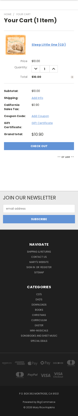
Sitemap (39, 272)
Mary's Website (39, 262)
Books (39, 310)
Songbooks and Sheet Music (39, 335)
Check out (39, 146)
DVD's (39, 299)
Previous (6, 412)
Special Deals (39, 341)
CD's (39, 294)
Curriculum (39, 320)
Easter (39, 325)
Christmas (39, 315)
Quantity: (20, 67)
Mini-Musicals (39, 330)
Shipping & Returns (39, 251)
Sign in (31, 267)
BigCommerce (46, 402)
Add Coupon (40, 116)
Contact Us (39, 257)
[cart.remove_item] (72, 77)
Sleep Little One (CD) (49, 45)
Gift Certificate (42, 123)
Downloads (39, 304)
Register (46, 267)
